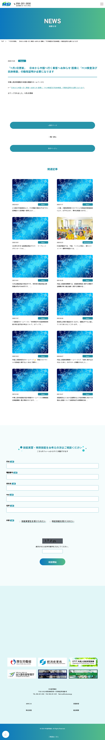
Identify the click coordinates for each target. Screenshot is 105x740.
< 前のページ (52, 125)
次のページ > (52, 148)
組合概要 (76, 710)
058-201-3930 (23, 3)
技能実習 (76, 704)
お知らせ (29, 704)
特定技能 (29, 710)
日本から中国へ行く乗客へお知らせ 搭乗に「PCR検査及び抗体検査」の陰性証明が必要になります (47, 87)
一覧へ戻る (52, 137)
